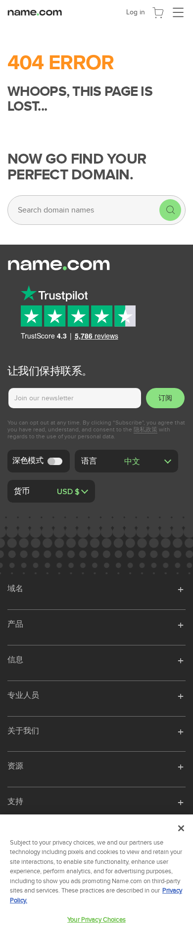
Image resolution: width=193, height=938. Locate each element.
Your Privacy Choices (96, 920)
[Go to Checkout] (158, 12)
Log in (135, 12)
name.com (37, 12)
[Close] (181, 828)
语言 (89, 460)
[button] (182, 588)
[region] (96, 876)
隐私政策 (145, 429)
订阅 (165, 398)
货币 (22, 490)
